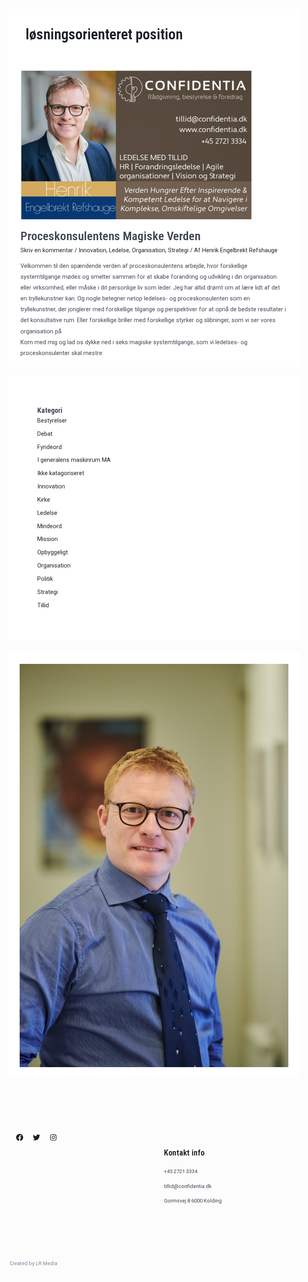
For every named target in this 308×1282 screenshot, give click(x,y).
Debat (45, 433)
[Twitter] (36, 1137)
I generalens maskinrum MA (74, 459)
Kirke (43, 499)
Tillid (43, 605)
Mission (47, 539)
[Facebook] (19, 1137)
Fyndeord (49, 447)
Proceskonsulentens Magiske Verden (110, 236)
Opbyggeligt (52, 552)
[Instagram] (53, 1137)
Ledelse (119, 250)
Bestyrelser (52, 420)
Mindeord (49, 526)
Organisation (148, 250)
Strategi (178, 250)
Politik (45, 578)
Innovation (92, 250)
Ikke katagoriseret (60, 473)
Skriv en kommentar (46, 250)
